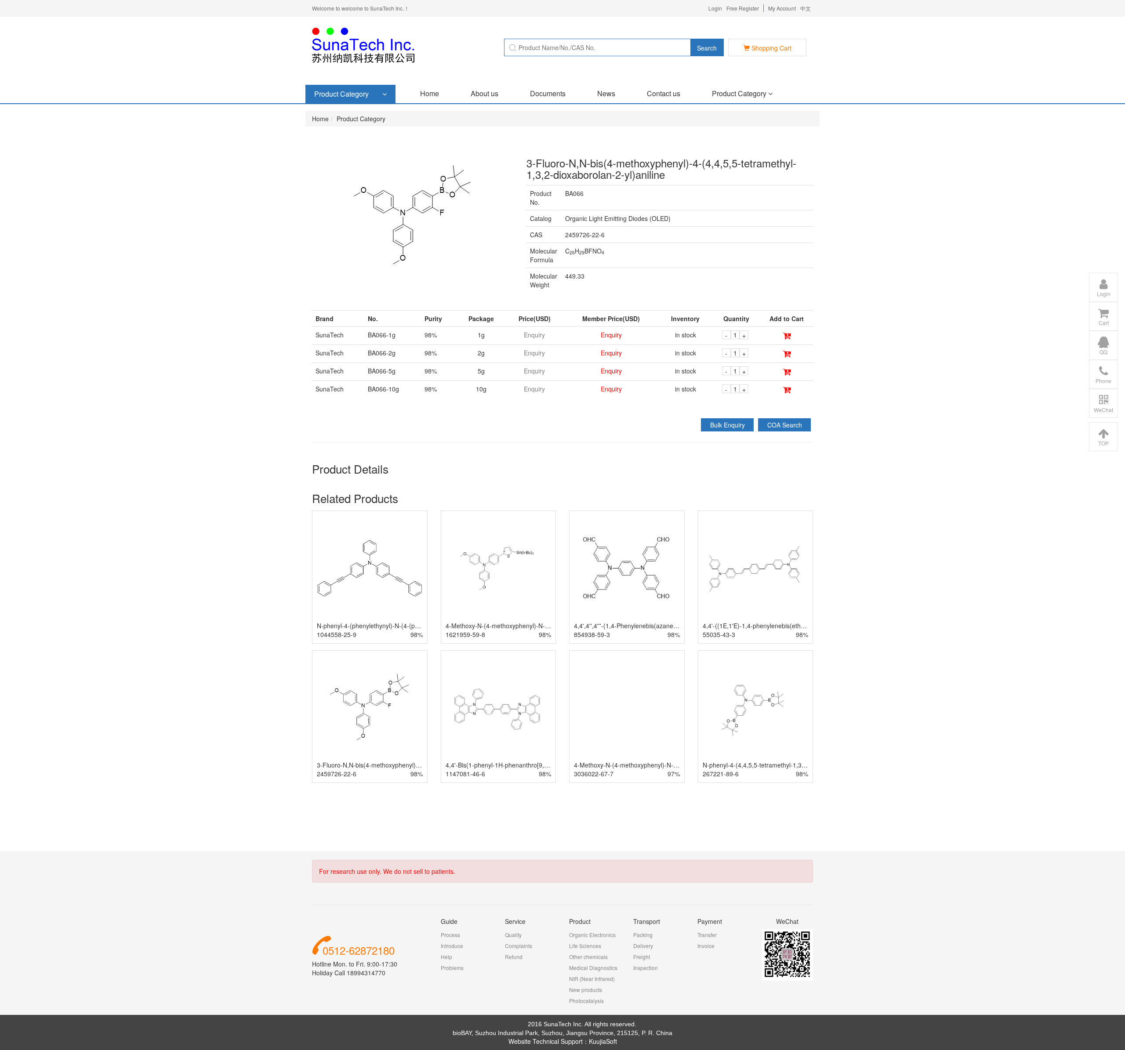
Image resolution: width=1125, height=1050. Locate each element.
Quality (513, 934)
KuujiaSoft (603, 1041)
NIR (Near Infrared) (592, 978)
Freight (641, 956)
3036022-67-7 (593, 773)
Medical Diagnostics (593, 967)
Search (707, 47)
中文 (805, 8)
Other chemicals (588, 956)
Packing (643, 934)
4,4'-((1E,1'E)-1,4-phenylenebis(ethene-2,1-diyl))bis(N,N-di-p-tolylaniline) (804, 625)
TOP (1103, 443)
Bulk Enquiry (727, 424)
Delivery (643, 945)
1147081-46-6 (465, 773)
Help (446, 956)
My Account (782, 8)
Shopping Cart (770, 47)
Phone (1103, 380)
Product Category (740, 93)
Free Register (742, 8)
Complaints (518, 945)
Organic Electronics (592, 934)
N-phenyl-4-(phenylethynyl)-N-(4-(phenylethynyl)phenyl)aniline (403, 625)
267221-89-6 (721, 773)
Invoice (706, 945)
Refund (514, 956)
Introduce (452, 945)
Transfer (707, 934)
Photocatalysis (586, 1000)
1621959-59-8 (465, 634)
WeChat (1103, 409)
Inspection (645, 967)
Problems (452, 967)
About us (484, 93)
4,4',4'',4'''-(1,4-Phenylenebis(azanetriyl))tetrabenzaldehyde (656, 625)
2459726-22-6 (336, 773)
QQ (1103, 351)
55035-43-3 (719, 634)
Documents (548, 93)
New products (585, 989)
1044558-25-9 (336, 634)
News (606, 93)
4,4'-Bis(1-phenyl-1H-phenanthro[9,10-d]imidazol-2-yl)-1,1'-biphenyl (540, 764)
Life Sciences (585, 945)
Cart (1104, 322)
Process (450, 934)
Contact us (663, 93)
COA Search (784, 424)
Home (429, 93)
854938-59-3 (592, 634)
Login (715, 8)
